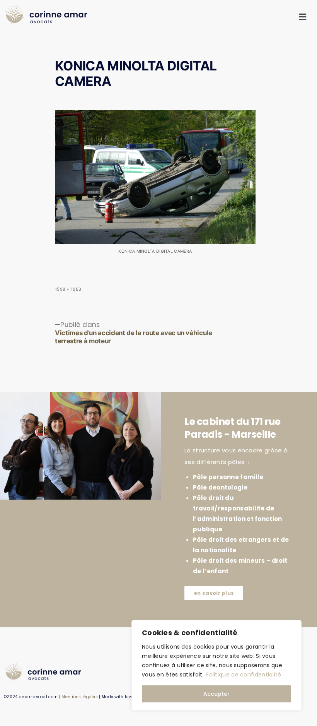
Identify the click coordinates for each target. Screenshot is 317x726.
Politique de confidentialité (243, 674)
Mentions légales (79, 697)
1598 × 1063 (68, 289)
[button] (302, 17)
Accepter (216, 694)
